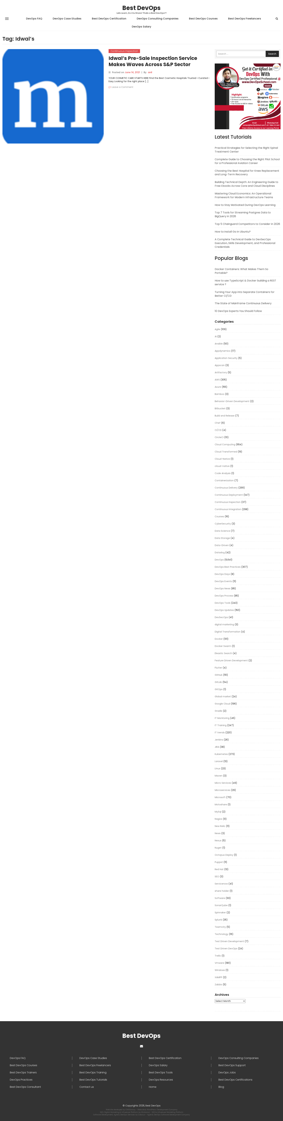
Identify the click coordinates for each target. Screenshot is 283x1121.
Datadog (220, 552)
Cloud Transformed (226, 451)
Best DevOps (141, 8)
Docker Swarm (223, 646)
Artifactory (221, 372)
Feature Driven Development (231, 660)
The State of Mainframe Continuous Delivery (243, 303)
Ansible (219, 343)
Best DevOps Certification (109, 18)
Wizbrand (145, 1112)
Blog (221, 1087)
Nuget (218, 847)
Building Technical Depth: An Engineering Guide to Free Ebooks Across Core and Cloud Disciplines (246, 184)
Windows (220, 970)
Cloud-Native (222, 459)
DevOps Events (223, 581)
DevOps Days (222, 574)
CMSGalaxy (130, 1109)
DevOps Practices (21, 1079)
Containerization (224, 480)
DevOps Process (224, 595)
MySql (218, 811)
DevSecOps (221, 617)
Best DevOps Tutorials (93, 1079)
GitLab (218, 682)
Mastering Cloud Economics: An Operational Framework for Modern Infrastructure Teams (244, 195)
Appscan (220, 365)
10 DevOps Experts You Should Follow (238, 311)
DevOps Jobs (227, 1072)
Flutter (218, 667)
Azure (218, 387)
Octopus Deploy (224, 855)
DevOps (219, 559)
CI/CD (218, 430)
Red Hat (219, 869)
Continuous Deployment (229, 495)
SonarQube (221, 905)
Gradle (218, 711)
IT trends (220, 732)
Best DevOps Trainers (23, 1072)
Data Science (222, 531)
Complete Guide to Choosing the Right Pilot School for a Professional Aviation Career (247, 161)
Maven (218, 775)
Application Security (226, 358)
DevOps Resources (161, 1079)
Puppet (219, 862)
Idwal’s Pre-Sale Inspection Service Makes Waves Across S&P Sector (153, 61)
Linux (217, 768)
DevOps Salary (141, 26)
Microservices (222, 790)
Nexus (218, 840)
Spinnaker (220, 912)
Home (152, 1087)
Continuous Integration (228, 509)
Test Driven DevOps (226, 948)
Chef (217, 423)
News (218, 833)
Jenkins (219, 739)
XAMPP (218, 977)
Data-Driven (222, 545)
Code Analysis (223, 473)
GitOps (219, 689)
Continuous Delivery (226, 487)
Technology (221, 934)
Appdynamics (222, 351)
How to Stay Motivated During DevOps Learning (245, 205)
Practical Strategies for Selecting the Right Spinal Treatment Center (246, 150)
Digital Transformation (227, 631)
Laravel (219, 761)
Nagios (218, 819)
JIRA (217, 747)
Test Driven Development (229, 941)
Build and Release (225, 415)
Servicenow (221, 883)
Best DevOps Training (92, 1072)
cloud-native (222, 466)
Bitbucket (220, 408)
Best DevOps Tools (161, 1072)
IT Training (220, 725)
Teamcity (220, 927)
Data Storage (222, 538)
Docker (219, 639)
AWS (217, 379)
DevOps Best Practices (228, 567)
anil (150, 72)
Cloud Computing (225, 444)
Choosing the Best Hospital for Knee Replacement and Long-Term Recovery (247, 172)
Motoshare (221, 804)
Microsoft (220, 797)
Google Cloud (222, 703)
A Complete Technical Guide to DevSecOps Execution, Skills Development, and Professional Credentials (245, 243)
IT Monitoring (222, 718)
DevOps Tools (222, 603)
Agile (217, 329)
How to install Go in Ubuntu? (233, 232)
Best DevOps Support (232, 1065)
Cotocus (142, 1114)
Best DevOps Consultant (25, 1087)
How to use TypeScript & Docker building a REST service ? (245, 282)
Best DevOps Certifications (235, 1079)
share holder (222, 891)
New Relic (220, 826)
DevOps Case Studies (67, 18)
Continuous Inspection (124, 51)
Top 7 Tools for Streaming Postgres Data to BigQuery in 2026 (243, 214)
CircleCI (219, 437)
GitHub (218, 675)
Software (220, 898)
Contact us (86, 1087)
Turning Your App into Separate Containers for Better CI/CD (244, 294)
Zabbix (218, 984)
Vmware (219, 963)
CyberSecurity (223, 523)
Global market (223, 696)
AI (216, 336)
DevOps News (222, 588)
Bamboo (219, 394)
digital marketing (224, 624)
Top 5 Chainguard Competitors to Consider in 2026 (247, 224)
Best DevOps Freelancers (244, 18)
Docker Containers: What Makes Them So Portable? (241, 271)
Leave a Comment (122, 87)
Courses (219, 516)
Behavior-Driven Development (232, 401)
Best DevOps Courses (203, 18)
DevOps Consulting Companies (158, 18)
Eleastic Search (223, 653)
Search (272, 53)
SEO (217, 876)
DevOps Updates (224, 610)
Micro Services (223, 783)
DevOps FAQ (34, 18)
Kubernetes (221, 754)
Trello (218, 955)
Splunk (218, 919)
